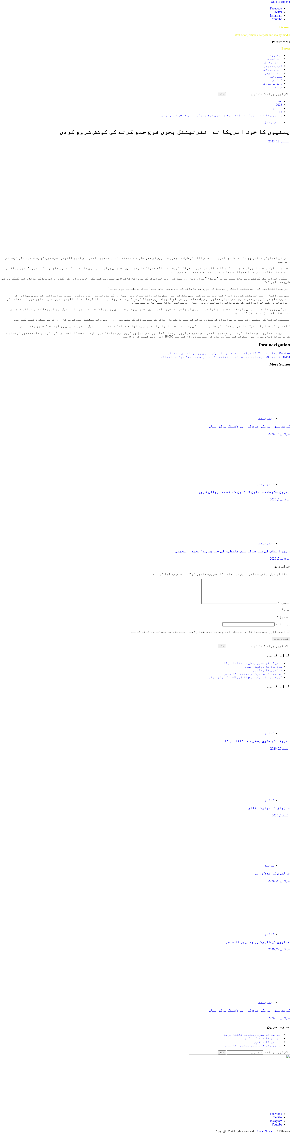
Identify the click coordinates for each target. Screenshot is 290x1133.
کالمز (277, 80)
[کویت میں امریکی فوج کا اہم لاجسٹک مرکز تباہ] (252, 411)
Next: (224, 356)
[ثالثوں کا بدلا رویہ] (252, 858)
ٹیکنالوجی (273, 73)
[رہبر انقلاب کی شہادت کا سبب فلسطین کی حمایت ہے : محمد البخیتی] (252, 536)
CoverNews (264, 1131)
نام (286, 609)
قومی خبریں (273, 65)
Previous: (228, 353)
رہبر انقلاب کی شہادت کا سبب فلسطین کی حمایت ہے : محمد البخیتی (232, 551)
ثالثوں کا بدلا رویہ (266, 670)
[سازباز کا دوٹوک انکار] (252, 793)
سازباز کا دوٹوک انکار (263, 666)
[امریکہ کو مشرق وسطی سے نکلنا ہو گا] (252, 726)
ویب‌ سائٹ (282, 624)
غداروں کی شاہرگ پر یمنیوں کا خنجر (253, 673)
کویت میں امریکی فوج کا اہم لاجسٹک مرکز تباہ (249, 426)
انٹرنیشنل (273, 62)
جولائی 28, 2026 (279, 880)
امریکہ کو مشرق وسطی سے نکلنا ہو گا (252, 663)
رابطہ (277, 87)
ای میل (283, 617)
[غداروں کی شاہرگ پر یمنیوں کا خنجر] (252, 927)
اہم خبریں (274, 58)
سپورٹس (276, 76)
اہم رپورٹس (273, 69)
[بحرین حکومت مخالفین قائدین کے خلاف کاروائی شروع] (252, 477)
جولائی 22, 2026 (279, 949)
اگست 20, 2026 (280, 748)
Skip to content (280, 1)
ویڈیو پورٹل (272, 83)
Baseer (284, 27)
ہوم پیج (275, 55)
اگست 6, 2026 (281, 815)
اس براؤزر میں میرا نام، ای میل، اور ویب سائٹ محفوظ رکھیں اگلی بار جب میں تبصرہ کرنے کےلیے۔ (207, 631)
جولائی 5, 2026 (280, 499)
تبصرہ (284, 602)
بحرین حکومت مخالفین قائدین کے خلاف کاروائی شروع (244, 492)
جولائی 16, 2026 (279, 434)
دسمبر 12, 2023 (279, 141)
